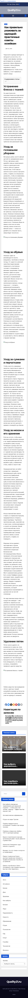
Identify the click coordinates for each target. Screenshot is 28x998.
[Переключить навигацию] (13, 16)
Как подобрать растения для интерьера (11, 783)
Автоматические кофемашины (12, 815)
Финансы (6, 950)
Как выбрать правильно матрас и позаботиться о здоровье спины (9, 719)
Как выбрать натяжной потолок (13, 748)
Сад (4, 933)
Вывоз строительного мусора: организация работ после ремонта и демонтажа (14, 838)
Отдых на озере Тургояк (10, 819)
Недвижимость (8, 913)
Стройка (5, 942)
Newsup (23, 988)
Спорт (5, 938)
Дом (6, 24)
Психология (6, 929)
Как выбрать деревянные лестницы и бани (12, 766)
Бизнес (5, 888)
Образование (7, 921)
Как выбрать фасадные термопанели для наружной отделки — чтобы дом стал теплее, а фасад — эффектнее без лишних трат (13, 807)
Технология (6, 946)
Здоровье (6, 896)
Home (14, 994)
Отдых (5, 925)
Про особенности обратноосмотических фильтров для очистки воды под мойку (18, 718)
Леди (4, 909)
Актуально (6, 884)
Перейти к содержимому (8, 1)
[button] (23, 15)
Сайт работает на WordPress (9, 988)
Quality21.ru (14, 10)
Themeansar (16, 990)
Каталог (5, 904)
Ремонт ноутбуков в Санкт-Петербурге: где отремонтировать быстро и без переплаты (14, 867)
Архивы (5, 960)
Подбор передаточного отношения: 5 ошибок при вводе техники (13, 825)
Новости (5, 917)
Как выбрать (7, 900)
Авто (4, 880)
